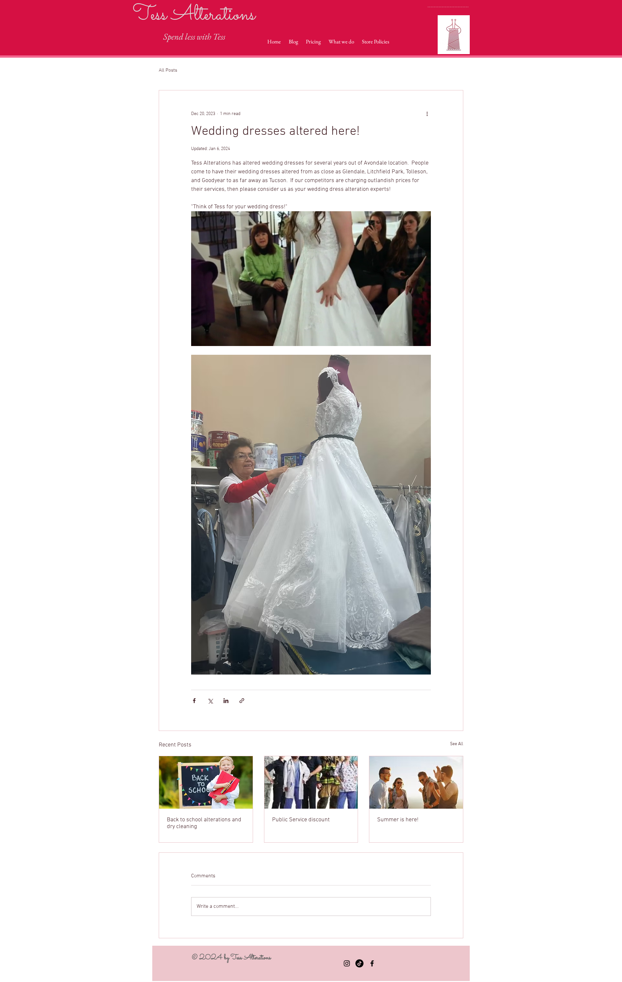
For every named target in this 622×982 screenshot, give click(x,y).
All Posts (168, 70)
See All (456, 744)
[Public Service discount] (311, 782)
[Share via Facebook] (194, 701)
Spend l (175, 36)
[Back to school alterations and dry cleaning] (206, 782)
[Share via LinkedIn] (226, 701)
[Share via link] (242, 701)
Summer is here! (398, 819)
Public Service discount (301, 819)
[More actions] (427, 114)
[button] (311, 278)
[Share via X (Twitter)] (210, 701)
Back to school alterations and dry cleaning (204, 823)
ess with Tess (206, 36)
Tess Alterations (194, 15)
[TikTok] (359, 963)
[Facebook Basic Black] (372, 963)
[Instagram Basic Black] (347, 963)
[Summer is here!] (416, 782)
